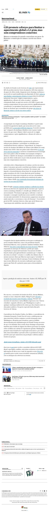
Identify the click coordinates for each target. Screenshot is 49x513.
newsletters (5, 468)
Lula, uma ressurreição (9, 446)
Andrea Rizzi (29, 78)
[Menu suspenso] (3, 12)
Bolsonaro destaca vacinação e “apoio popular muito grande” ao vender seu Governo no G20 (24, 117)
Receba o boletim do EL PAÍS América (13, 361)
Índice (31, 502)
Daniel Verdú (20, 78)
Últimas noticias (6, 441)
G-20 (41, 388)
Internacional (8, 19)
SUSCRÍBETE (37, 9)
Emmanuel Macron (28, 388)
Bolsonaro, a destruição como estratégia (13, 444)
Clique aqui (24, 285)
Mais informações (7, 394)
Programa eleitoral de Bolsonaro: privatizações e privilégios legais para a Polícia (22, 453)
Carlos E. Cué (19, 370)
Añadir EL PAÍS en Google (42, 82)
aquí (30, 394)
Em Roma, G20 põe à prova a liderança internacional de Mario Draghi (28, 377)
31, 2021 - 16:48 (26, 79)
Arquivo (28, 468)
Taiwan (5, 388)
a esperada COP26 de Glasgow (22, 128)
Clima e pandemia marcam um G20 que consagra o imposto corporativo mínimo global (27, 368)
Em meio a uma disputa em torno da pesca (24, 247)
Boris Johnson (36, 388)
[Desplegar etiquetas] (44, 388)
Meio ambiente (18, 388)
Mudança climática (11, 388)
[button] (24, 58)
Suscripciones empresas (23, 502)
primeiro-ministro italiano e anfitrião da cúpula (28, 187)
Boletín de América (6, 471)
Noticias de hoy (34, 502)
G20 (4, 25)
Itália (23, 388)
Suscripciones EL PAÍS (15, 502)
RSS (28, 502)
